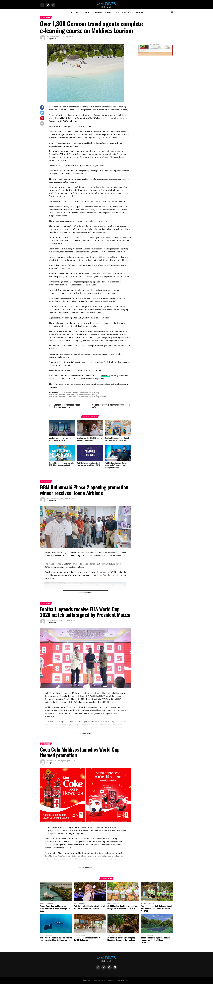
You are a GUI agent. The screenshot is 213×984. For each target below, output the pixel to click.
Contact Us (140, 12)
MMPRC (103, 397)
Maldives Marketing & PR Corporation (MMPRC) (81, 393)
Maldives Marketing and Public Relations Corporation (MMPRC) (74, 397)
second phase (104, 384)
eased (78, 384)
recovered (105, 375)
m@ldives (52, 39)
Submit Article (127, 12)
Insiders (108, 12)
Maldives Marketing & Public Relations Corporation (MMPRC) (73, 395)
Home (71, 12)
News (77, 12)
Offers (117, 12)
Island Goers (97, 12)
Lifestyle (86, 12)
